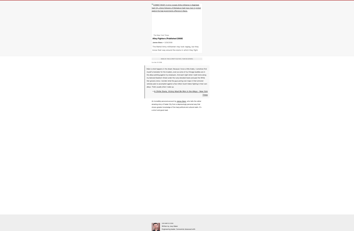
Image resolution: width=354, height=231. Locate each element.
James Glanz (181, 101)
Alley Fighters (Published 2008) (167, 38)
